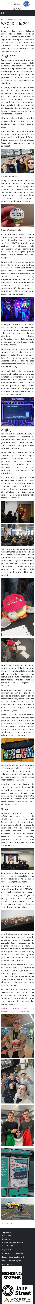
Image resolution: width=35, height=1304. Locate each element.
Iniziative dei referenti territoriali (13, 1281)
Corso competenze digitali (11, 1284)
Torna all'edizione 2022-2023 (11, 17)
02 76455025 (6, 1264)
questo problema (15, 481)
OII (2, 11)
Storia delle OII (7, 1270)
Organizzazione (7, 1273)
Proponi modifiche (7, 1221)
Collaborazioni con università (12, 1277)
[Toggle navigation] (31, 11)
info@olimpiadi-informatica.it (12, 1266)
